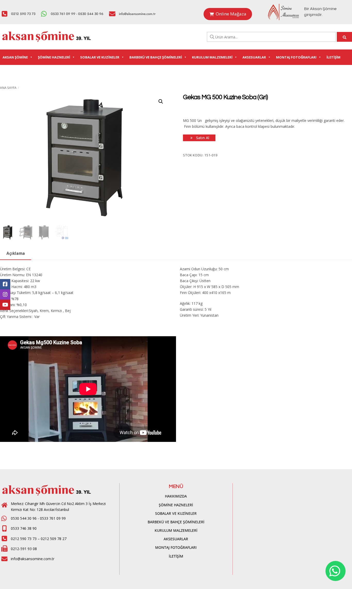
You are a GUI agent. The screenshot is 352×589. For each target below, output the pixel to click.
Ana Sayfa (8, 88)
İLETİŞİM (333, 57)
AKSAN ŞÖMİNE (15, 57)
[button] (160, 101)
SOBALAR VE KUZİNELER (99, 57)
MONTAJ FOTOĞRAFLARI (296, 57)
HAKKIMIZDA (176, 496)
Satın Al (202, 137)
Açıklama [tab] (15, 253)
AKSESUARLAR (254, 57)
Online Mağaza (231, 14)
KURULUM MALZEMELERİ (212, 57)
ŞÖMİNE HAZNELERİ (54, 57)
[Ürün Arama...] (344, 36)
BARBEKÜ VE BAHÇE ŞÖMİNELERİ (155, 57)
